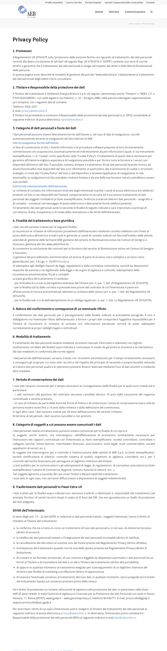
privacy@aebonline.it (34, 111)
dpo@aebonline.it (72, 119)
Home (137, 23)
